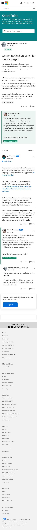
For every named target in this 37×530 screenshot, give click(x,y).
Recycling (13, 525)
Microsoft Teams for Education (9, 404)
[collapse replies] (18, 154)
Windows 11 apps (6, 357)
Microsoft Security (6, 432)
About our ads (21, 525)
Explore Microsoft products (8, 354)
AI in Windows (5, 351)
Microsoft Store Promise (8, 385)
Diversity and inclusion (7, 507)
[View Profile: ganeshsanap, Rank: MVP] (4, 157)
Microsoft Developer (7, 463)
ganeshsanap (11, 156)
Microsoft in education (7, 398)
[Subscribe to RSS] (25, 326)
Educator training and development (10, 413)
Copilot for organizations (8, 345)
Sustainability (5, 513)
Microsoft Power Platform (8, 441)
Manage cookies (6, 523)
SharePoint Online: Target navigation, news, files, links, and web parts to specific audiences (16, 188)
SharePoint (6, 8)
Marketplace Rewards (7, 479)
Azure (3, 460)
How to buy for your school (8, 410)
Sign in (10, 305)
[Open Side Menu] (2, 2)
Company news (6, 497)
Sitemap (4, 521)
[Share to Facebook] (12, 326)
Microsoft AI (5, 429)
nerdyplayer (11, 43)
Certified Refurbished (7, 382)
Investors (4, 504)
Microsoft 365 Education (8, 407)
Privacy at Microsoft (7, 501)
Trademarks (23, 523)
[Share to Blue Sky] (22, 326)
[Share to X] (15, 326)
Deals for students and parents (9, 417)
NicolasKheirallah (14, 113)
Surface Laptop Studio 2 (8, 342)
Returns (4, 376)
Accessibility (5, 510)
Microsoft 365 (5, 438)
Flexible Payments (6, 389)
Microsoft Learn (6, 466)
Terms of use (15, 523)
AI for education (6, 420)
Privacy (21, 521)
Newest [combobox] (31, 150)
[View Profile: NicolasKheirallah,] (5, 114)
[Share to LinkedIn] (9, 326)
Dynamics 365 (5, 435)
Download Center (6, 370)
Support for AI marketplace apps (10, 469)
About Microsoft (6, 494)
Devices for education (7, 401)
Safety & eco (5, 525)
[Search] (21, 3)
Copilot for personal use (8, 348)
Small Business (5, 451)
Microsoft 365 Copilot (7, 448)
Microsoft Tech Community (8, 473)
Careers (4, 491)
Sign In (32, 3)
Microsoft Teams (6, 445)
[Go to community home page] (6, 2)
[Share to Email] (28, 326)
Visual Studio (5, 482)
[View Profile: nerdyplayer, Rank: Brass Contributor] (3, 44)
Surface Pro (5, 335)
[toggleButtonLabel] (34, 8)
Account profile (6, 367)
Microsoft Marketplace (7, 476)
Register (26, 3)
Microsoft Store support (8, 373)
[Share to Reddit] (18, 326)
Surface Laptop (5, 339)
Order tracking (5, 379)
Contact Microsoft (13, 521)
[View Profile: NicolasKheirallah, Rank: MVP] (4, 231)
